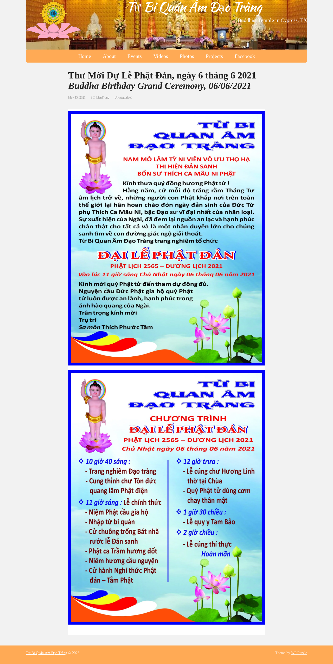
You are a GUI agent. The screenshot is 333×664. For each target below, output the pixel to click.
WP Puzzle (299, 653)
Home (84, 56)
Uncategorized (123, 97)
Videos (160, 56)
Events (134, 56)
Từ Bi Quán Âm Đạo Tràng (193, 7)
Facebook (245, 56)
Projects (214, 56)
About (109, 56)
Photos (187, 56)
